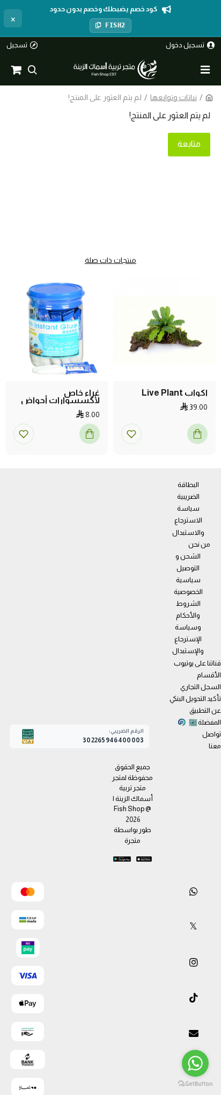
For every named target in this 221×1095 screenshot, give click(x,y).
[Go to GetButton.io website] (195, 1083)
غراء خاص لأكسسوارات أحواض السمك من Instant (60, 396)
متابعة (189, 143)
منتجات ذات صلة (110, 260)
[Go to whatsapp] (195, 1063)
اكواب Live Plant (175, 393)
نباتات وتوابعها (173, 97)
